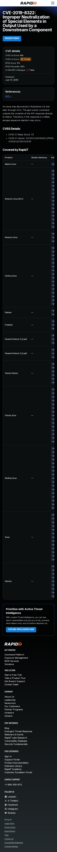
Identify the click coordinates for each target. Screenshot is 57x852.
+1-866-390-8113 (13, 784)
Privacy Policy (10, 827)
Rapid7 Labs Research (16, 737)
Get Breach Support (15, 681)
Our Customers (12, 706)
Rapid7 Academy (13, 769)
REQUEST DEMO (12, 38)
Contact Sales (11, 684)
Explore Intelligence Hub (21, 630)
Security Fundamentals (16, 744)
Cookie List (9, 839)
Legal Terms (9, 823)
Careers (8, 716)
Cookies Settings (11, 846)
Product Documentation (17, 762)
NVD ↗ (8, 96)
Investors (9, 712)
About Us (9, 696)
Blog (7, 728)
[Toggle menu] (52, 3)
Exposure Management (16, 657)
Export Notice (10, 831)
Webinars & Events (14, 734)
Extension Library (13, 766)
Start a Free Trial (13, 675)
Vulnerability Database (16, 741)
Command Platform (14, 654)
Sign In (8, 756)
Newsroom (10, 703)
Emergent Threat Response (18, 731)
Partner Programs (14, 709)
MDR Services (12, 661)
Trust (6, 835)
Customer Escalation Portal (18, 772)
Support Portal (12, 759)
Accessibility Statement (14, 843)
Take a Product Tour (15, 678)
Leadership (10, 700)
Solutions (9, 664)
